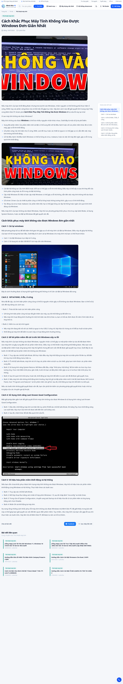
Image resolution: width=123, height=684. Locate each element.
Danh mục (51, 6)
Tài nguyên (94, 1)
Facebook (71, 524)
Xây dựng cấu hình (67, 6)
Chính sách (118, 1)
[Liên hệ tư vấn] (119, 679)
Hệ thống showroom (85, 6)
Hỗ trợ (111, 1)
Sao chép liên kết (86, 524)
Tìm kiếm (39, 6)
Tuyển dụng (103, 1)
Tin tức (11, 11)
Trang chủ (4, 11)
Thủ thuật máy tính (21, 11)
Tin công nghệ (84, 1)
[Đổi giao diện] (96, 6)
